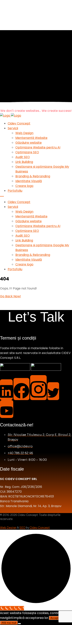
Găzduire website (28, 142)
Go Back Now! (10, 296)
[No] (19, 623)
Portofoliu (15, 190)
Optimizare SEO (27, 152)
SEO (22, 527)
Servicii (13, 128)
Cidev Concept (19, 123)
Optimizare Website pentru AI (37, 147)
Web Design (24, 133)
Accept (54, 618)
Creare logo (24, 186)
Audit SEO (22, 157)
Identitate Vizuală (28, 181)
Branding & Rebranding (32, 176)
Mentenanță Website (31, 138)
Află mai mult (9, 622)
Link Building (24, 162)
